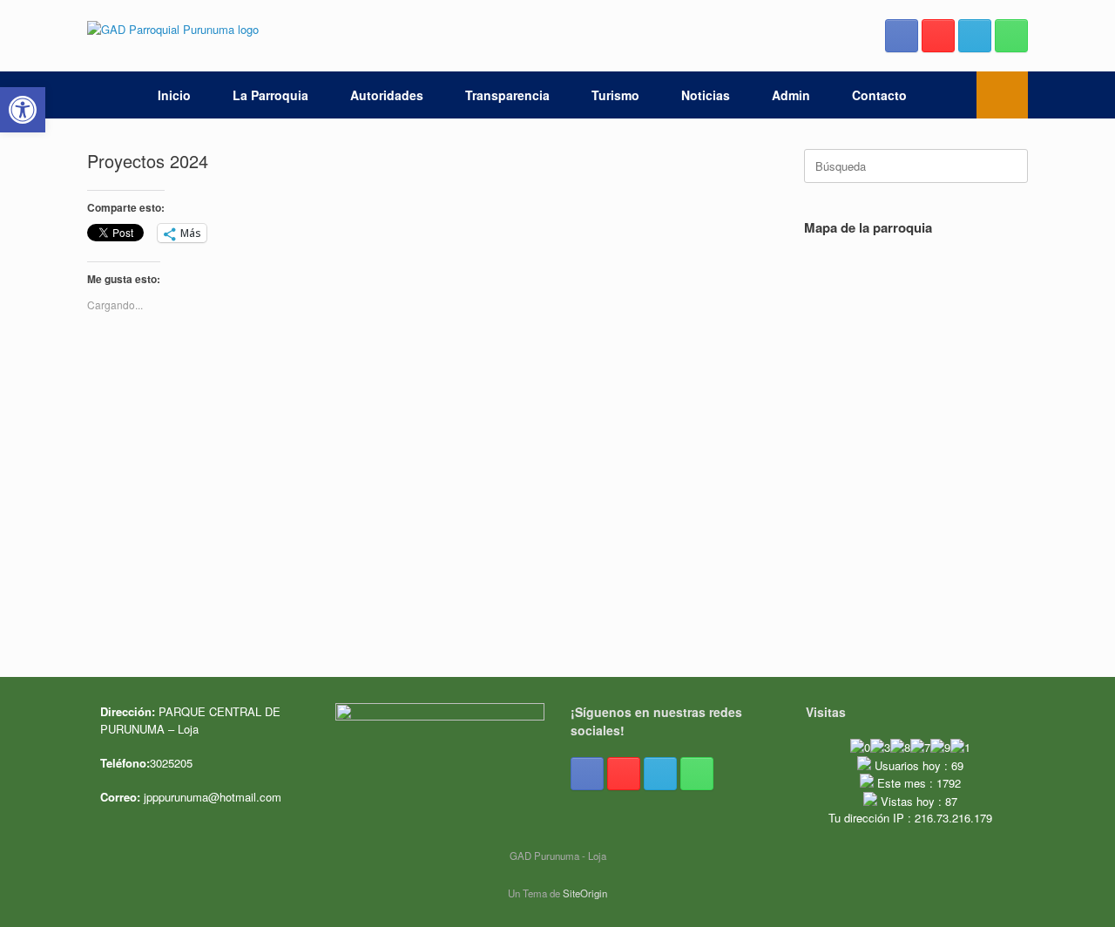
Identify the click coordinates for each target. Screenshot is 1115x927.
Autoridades (386, 95)
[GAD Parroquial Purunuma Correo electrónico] (974, 35)
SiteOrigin (585, 893)
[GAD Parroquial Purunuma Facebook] (901, 35)
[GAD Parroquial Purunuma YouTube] (938, 35)
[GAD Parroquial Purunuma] (173, 28)
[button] (1002, 94)
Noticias (705, 95)
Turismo (615, 95)
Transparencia (507, 95)
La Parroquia (270, 95)
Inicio (174, 95)
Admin (791, 95)
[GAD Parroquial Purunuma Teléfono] (1011, 35)
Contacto (879, 95)
